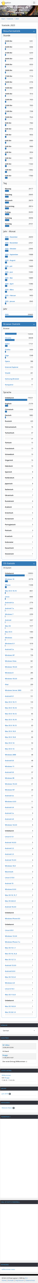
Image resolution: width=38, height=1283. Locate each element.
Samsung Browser (12, 379)
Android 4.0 (9, 819)
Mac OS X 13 (9, 749)
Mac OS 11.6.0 (10, 995)
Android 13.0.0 (10, 965)
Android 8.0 (9, 760)
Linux (7, 597)
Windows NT (10, 790)
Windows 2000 (10, 755)
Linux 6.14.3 (9, 989)
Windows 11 (9, 766)
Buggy (5, 1055)
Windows (8, 638)
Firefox (7, 350)
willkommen (6, 1269)
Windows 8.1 (10, 643)
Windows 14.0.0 (11, 825)
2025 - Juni (9, 272)
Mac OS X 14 (9, 743)
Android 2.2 (9, 848)
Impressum (19, 1280)
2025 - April (9, 284)
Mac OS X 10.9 (10, 731)
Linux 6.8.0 (9, 930)
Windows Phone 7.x (12, 942)
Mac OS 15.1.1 (10, 948)
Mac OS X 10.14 (11, 708)
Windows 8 (9, 673)
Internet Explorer (11, 367)
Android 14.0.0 (10, 842)
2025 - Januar (10, 301)
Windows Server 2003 (13, 690)
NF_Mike (6, 1045)
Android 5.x (9, 649)
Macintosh (9, 872)
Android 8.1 (9, 696)
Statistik (10, 19)
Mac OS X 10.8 (10, 737)
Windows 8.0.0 (10, 889)
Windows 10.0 (10, 866)
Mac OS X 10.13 (11, 725)
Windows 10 (9, 579)
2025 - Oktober (10, 249)
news (13, 1269)
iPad (6, 684)
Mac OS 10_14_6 (11, 954)
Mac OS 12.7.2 (10, 959)
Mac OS (8, 626)
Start (3, 19)
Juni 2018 (5, 1094)
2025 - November (11, 243)
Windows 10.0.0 (11, 679)
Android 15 (9, 883)
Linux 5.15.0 (9, 878)
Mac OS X (8, 632)
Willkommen (6, 1075)
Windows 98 (9, 778)
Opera (7, 361)
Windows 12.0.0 (11, 936)
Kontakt (11, 1280)
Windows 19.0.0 (11, 667)
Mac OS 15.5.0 (10, 977)
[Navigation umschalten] (34, 3)
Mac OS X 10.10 (11, 720)
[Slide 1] (15, 14)
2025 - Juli (8, 266)
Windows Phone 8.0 (12, 918)
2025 (17, 19)
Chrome (8, 338)
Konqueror (9, 385)
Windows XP (10, 655)
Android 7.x (9, 608)
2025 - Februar (10, 295)
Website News (7, 1108)
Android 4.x (9, 796)
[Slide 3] (22, 14)
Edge (7, 355)
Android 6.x (9, 602)
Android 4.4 (9, 807)
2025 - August (10, 260)
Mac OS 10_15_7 (11, 895)
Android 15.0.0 (10, 860)
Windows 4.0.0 (10, 801)
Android (8, 620)
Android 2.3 (9, 854)
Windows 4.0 (10, 983)
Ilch (26, 1278)
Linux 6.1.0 (9, 837)
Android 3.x (9, 813)
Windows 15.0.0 (11, 784)
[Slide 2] (19, 14)
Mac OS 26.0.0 (10, 901)
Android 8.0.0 (10, 971)
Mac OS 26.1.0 (10, 1012)
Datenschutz (30, 1280)
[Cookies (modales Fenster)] (3, 3)
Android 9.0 (9, 772)
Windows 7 (9, 614)
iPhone (7, 585)
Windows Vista (10, 661)
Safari (7, 344)
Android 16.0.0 (10, 907)
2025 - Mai (9, 278)
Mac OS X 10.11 (11, 702)
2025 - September (11, 254)
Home (4, 1280)
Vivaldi (7, 373)
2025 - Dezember (11, 237)
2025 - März (9, 290)
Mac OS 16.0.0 (10, 1006)
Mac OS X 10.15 (11, 591)
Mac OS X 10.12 (11, 714)
